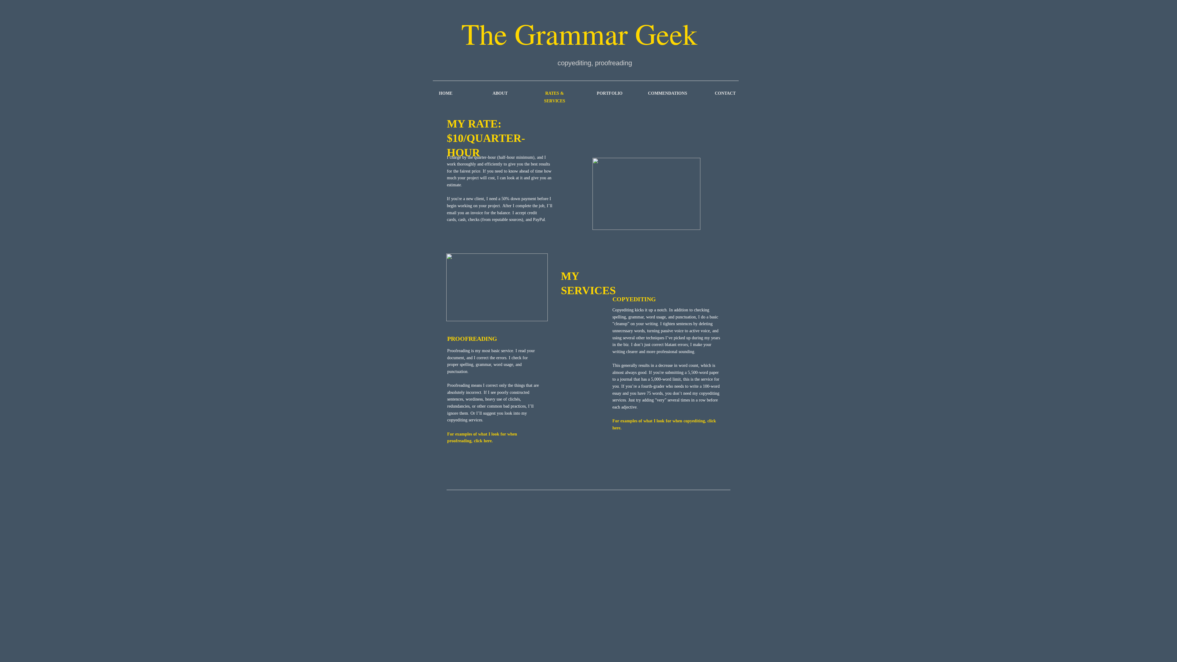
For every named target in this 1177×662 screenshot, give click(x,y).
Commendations (667, 93)
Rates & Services (554, 97)
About (500, 93)
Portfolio (610, 93)
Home (445, 93)
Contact (725, 93)
